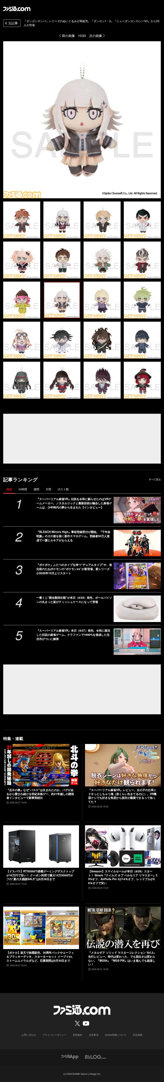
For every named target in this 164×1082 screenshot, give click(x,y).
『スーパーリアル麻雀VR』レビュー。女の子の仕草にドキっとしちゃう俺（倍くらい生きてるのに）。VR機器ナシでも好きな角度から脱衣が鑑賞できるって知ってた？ (122, 796)
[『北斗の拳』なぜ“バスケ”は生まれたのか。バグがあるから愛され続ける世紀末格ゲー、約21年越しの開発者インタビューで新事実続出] (41, 765)
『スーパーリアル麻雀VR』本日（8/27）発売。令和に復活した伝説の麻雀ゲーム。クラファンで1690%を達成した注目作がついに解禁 (73, 634)
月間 (48, 489)
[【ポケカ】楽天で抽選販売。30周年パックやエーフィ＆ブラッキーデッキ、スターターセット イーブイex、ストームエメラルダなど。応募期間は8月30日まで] (41, 928)
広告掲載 (137, 1034)
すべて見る (155, 479)
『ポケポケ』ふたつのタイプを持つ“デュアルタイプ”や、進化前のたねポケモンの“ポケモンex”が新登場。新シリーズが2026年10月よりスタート (74, 569)
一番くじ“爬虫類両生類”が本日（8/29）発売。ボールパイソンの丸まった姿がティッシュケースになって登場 (74, 600)
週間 (36, 489)
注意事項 (93, 1034)
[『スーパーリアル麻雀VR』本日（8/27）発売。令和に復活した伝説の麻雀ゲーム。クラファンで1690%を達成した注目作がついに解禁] (137, 641)
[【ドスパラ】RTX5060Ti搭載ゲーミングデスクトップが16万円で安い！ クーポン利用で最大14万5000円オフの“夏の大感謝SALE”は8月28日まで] (41, 846)
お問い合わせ (29, 1034)
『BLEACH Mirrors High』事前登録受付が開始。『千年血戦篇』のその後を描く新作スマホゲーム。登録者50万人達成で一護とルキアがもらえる (73, 536)
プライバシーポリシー (54, 1034)
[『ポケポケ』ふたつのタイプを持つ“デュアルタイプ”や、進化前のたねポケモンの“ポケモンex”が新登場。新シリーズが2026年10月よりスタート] (137, 576)
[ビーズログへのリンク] (95, 1056)
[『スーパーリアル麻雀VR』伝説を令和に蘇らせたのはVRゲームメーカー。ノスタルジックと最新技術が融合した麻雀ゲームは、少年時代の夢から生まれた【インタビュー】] (137, 510)
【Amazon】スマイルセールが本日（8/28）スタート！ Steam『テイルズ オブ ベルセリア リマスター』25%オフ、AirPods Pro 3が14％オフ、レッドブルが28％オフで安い (122, 877)
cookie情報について (115, 1034)
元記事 (13, 23)
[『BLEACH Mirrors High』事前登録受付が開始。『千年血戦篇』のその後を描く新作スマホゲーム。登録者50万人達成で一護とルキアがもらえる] (137, 543)
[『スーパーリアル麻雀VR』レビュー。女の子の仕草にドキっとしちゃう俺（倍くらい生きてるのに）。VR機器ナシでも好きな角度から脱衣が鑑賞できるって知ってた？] (123, 765)
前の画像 (68, 35)
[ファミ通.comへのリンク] (16, 8)
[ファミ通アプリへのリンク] (69, 1056)
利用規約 (77, 1034)
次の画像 (95, 35)
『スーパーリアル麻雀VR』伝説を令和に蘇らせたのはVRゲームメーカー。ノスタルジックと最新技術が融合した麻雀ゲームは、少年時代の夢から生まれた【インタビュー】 (74, 503)
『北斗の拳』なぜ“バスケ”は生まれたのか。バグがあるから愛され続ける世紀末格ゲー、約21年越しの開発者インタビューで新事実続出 (40, 794)
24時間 (22, 489)
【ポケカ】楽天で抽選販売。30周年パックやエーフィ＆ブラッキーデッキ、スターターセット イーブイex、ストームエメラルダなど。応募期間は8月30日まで (40, 956)
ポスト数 (63, 489)
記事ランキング (20, 479)
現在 (9, 489)
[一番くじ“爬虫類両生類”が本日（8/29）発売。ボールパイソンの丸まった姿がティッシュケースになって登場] (137, 609)
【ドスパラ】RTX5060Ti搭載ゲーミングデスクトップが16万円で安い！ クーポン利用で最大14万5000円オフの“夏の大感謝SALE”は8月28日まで (40, 875)
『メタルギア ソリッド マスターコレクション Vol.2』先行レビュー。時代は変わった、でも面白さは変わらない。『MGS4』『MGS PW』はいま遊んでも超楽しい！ (122, 958)
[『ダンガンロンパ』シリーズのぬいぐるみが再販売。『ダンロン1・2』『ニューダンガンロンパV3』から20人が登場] (21, 219)
